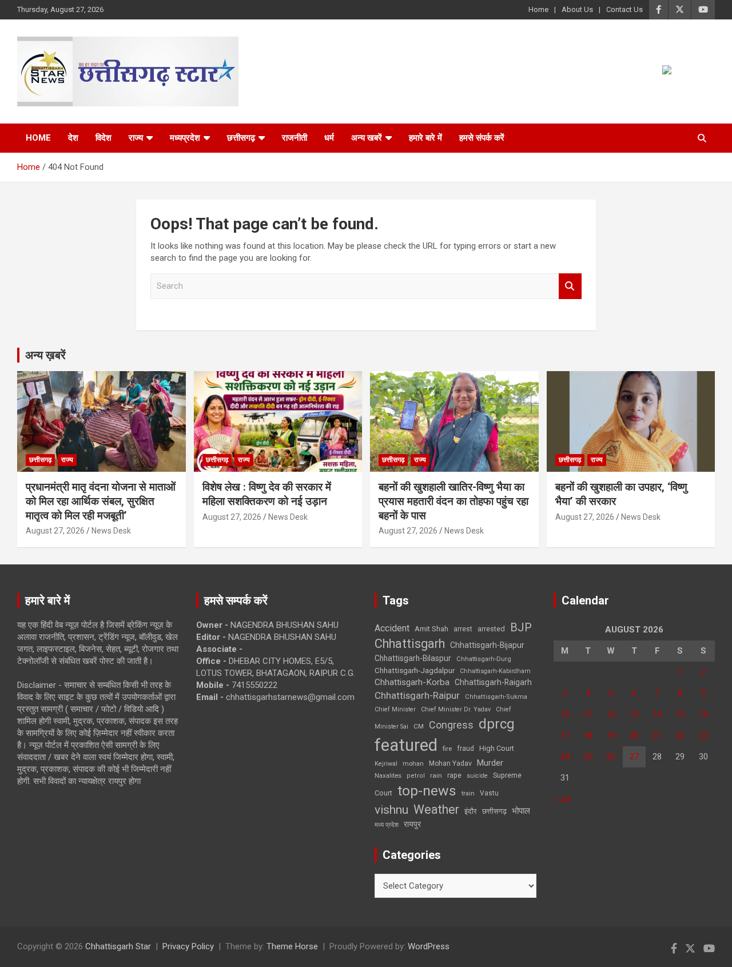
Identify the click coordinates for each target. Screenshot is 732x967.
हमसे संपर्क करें (481, 138)
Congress (451, 725)
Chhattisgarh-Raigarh (493, 682)
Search (570, 286)
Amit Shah (431, 628)
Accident (392, 628)
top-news (426, 790)
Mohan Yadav (450, 763)
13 (634, 714)
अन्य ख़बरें (45, 355)
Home (538, 9)
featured (406, 745)
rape (454, 775)
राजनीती (294, 138)
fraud (465, 749)
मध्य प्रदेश (387, 825)
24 (565, 756)
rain (436, 775)
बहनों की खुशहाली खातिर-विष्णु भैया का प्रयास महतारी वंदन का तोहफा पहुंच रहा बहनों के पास (453, 501)
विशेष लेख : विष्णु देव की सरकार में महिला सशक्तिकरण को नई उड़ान (266, 494)
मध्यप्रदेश (185, 138)
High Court (496, 748)
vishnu (391, 810)
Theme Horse (292, 946)
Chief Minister (395, 709)
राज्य (136, 138)
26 (610, 756)
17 (565, 735)
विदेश (104, 138)
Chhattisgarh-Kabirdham (495, 671)
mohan (413, 763)
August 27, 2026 (55, 530)
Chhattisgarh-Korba (412, 682)
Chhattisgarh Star (118, 946)
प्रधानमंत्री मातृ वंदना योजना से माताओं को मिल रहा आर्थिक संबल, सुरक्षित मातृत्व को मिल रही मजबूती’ (101, 501)
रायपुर (412, 824)
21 (657, 735)
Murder (490, 763)
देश (73, 138)
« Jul (562, 799)
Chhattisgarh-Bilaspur (413, 658)
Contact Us (624, 9)
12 (610, 714)
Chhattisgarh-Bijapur (487, 645)
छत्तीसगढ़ (241, 138)
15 (680, 714)
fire (447, 749)
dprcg (497, 724)
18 (587, 735)
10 (565, 714)
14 (657, 714)
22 (680, 735)
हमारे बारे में (425, 138)
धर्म (329, 138)
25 (587, 756)
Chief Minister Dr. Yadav (456, 709)
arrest (462, 629)
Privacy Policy (188, 946)
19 (610, 735)
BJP (521, 627)
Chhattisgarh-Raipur (417, 695)
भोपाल (521, 811)
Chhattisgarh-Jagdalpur (415, 670)
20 (634, 735)
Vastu (489, 793)
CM (418, 726)
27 (634, 756)
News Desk (111, 530)
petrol (416, 775)
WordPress (428, 946)
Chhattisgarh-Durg (483, 659)
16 (703, 714)
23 (703, 735)
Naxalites (388, 775)
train (468, 793)
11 (587, 714)
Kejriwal (386, 763)
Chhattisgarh (410, 643)
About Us (577, 9)
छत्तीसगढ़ (494, 811)
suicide (477, 775)
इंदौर (470, 811)
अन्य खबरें (366, 138)
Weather (436, 809)
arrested (491, 628)
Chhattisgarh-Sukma (496, 697)
